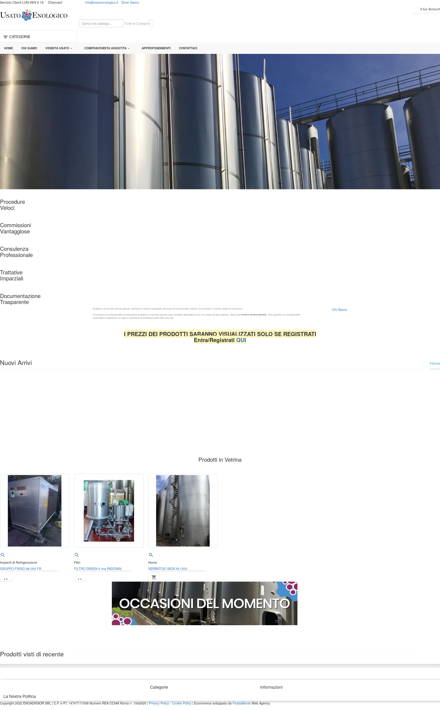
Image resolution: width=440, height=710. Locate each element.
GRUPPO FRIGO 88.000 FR (20, 568)
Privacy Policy (159, 703)
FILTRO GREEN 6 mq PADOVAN (97, 568)
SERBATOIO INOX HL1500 (167, 568)
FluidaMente (242, 703)
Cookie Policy (181, 703)
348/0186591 (72, 2)
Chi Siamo (339, 309)
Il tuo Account (430, 9)
